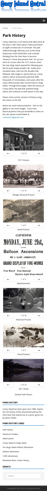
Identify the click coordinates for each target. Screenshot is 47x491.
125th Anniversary (10, 456)
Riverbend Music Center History (16, 460)
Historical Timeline (10, 434)
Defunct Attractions (11, 451)
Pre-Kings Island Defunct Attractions (18, 447)
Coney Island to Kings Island (14, 443)
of (23, 153)
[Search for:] (23, 476)
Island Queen (8, 438)
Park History (8, 429)
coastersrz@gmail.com (13, 117)
